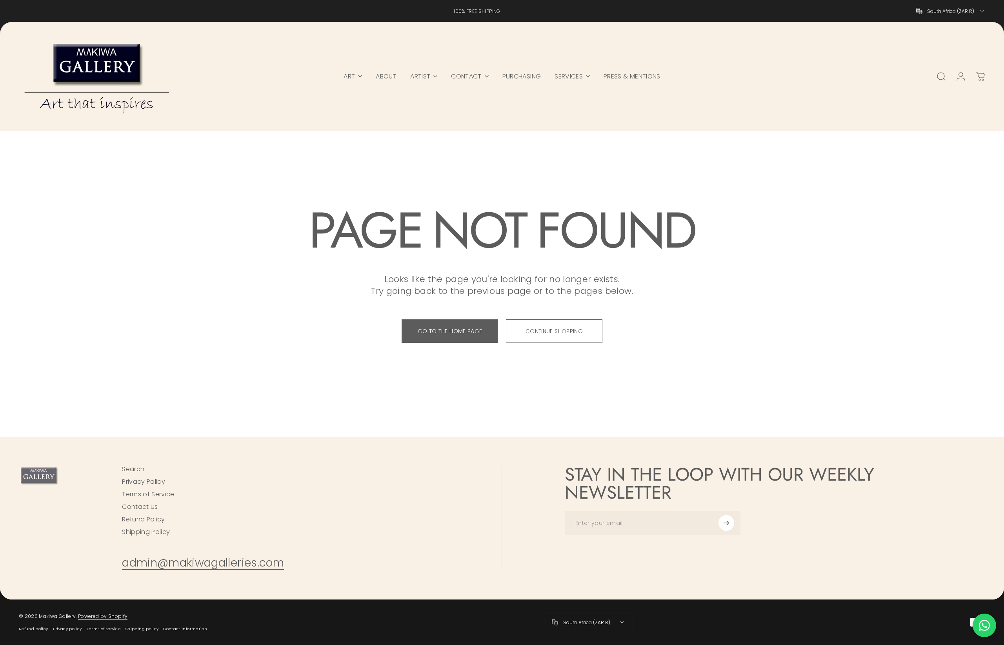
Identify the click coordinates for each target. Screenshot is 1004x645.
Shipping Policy (146, 532)
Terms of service (103, 628)
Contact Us (140, 507)
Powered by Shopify (102, 616)
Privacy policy (67, 628)
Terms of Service (148, 494)
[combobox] (950, 11)
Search (133, 469)
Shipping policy (142, 628)
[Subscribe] (726, 523)
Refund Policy (143, 519)
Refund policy (33, 628)
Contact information (185, 628)
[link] (203, 563)
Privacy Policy (143, 482)
